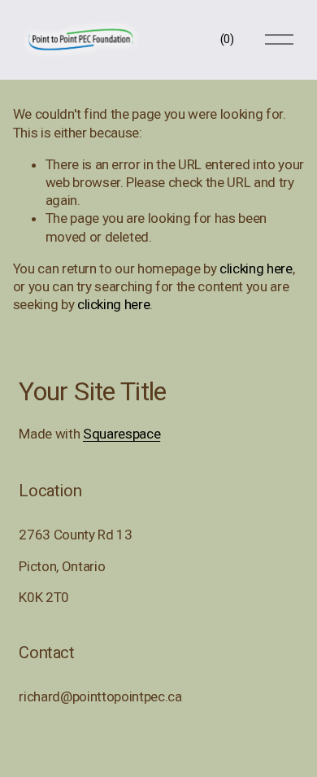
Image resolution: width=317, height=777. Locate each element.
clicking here (256, 268)
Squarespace (121, 434)
